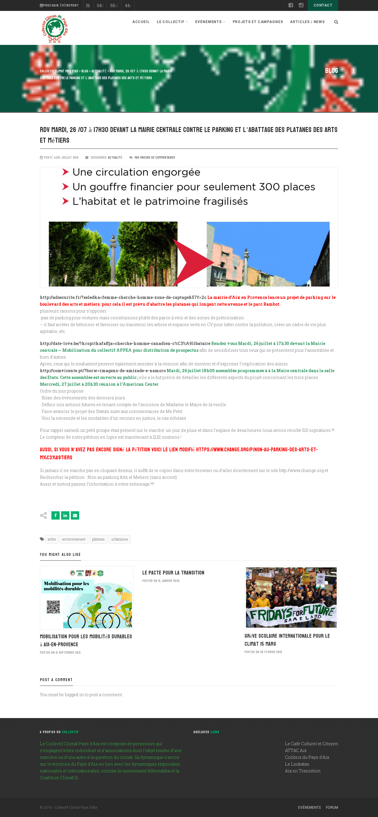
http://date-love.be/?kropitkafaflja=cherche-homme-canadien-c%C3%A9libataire (125, 343)
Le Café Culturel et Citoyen (311, 743)
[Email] (75, 515)
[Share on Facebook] (55, 515)
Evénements (309, 807)
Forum (332, 807)
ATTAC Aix (296, 750)
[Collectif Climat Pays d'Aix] (54, 29)
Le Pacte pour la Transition (173, 573)
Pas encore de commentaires (155, 157)
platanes (98, 539)
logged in (74, 694)
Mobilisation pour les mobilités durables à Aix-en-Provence (86, 641)
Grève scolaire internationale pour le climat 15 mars (287, 640)
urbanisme (119, 539)
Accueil (141, 22)
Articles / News (307, 22)
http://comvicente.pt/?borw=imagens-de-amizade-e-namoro (103, 370)
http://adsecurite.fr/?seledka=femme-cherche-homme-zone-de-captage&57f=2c (123, 297)
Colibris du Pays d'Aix (307, 757)
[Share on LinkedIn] (65, 515)
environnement (74, 539)
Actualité (115, 157)
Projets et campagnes (258, 22)
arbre (52, 539)
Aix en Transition (303, 771)
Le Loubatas (297, 764)
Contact (323, 5)
